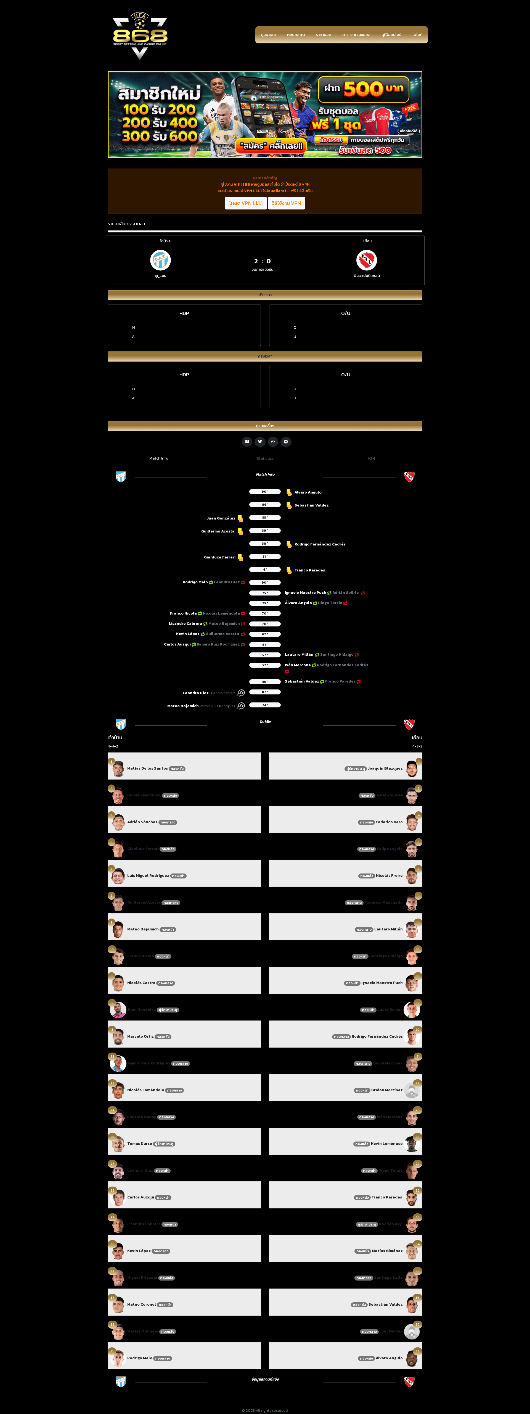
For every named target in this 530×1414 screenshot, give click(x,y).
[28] (118, 1197)
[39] (118, 1331)
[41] (118, 1358)
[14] (412, 929)
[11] (118, 983)
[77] (412, 1358)
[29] (118, 1224)
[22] (118, 1063)
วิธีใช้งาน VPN (286, 203)
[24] (118, 1117)
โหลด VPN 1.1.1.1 (246, 203)
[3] (118, 768)
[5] (118, 822)
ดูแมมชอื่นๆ (265, 426)
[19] (412, 1009)
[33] (118, 1278)
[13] (118, 1036)
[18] (412, 983)
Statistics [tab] (265, 458)
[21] (412, 1063)
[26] (412, 1144)
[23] (118, 1090)
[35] (412, 1278)
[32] (412, 1197)
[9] (118, 929)
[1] (412, 768)
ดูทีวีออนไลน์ (391, 35)
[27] (118, 1170)
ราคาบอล (323, 35)
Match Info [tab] (158, 458)
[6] (118, 849)
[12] (118, 1009)
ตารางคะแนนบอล (356, 35)
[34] (412, 1251)
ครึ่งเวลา (265, 356)
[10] (118, 956)
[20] (412, 1036)
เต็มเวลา (265, 295)
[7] (118, 875)
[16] (412, 956)
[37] (118, 1304)
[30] (118, 1251)
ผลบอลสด (296, 35)
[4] (118, 795)
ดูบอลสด (268, 35)
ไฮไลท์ (417, 35)
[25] (118, 1144)
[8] (118, 902)
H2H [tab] (371, 458)
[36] (412, 1304)
